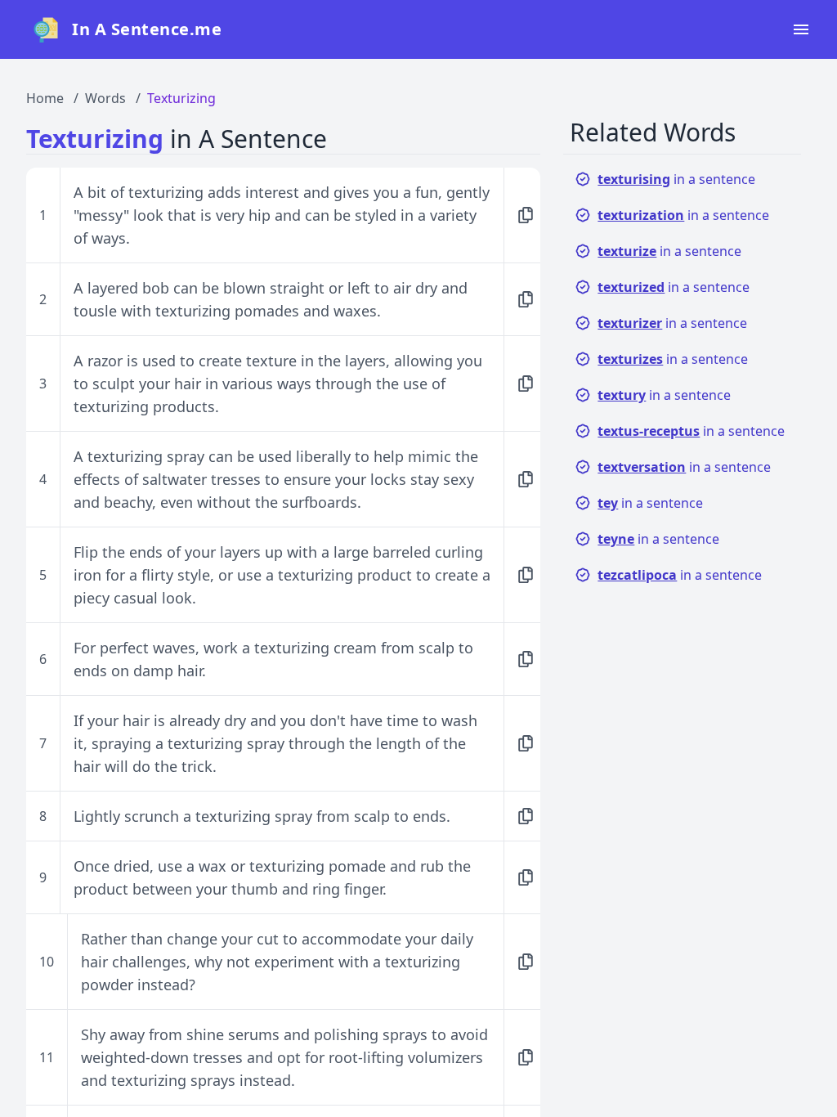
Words (105, 98)
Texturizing (181, 98)
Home (45, 98)
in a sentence (676, 179)
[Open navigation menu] (801, 29)
